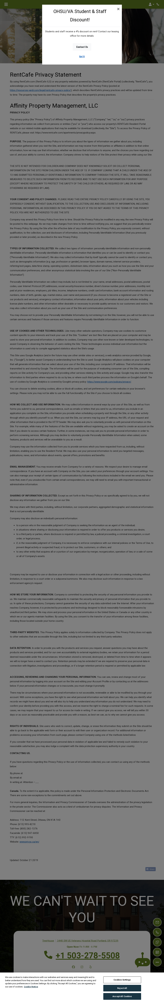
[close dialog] (118, 9)
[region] (82, 987)
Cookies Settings (122, 980)
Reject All (122, 988)
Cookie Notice (31, 986)
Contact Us (82, 47)
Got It (82, 56)
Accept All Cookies (122, 996)
